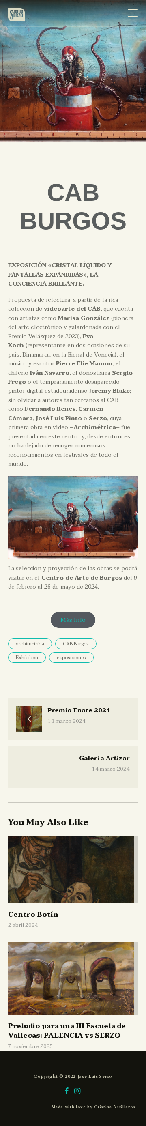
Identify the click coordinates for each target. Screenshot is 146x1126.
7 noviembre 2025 (30, 1046)
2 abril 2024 (23, 925)
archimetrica (30, 644)
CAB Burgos (76, 644)
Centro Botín (50, 853)
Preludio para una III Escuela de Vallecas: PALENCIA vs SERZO (68, 970)
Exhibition (27, 657)
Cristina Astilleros (114, 1107)
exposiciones (71, 657)
